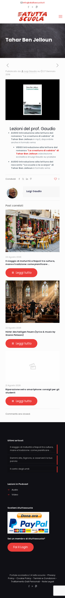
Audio (15, 489)
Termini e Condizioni (44, 578)
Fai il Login (20, 547)
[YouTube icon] (32, 7)
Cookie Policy (23, 578)
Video (15, 494)
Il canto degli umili (19, 468)
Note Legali (48, 581)
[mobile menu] (60, 16)
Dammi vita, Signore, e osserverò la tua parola (31, 459)
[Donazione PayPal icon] (37, 7)
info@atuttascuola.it (33, 2)
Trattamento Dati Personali (25, 581)
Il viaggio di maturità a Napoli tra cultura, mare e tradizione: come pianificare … (30, 262)
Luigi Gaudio (30, 71)
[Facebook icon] (28, 7)
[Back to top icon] (58, 591)
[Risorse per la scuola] (32, 17)
